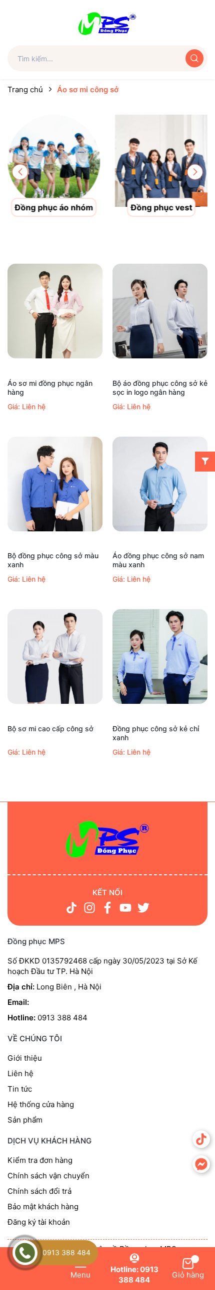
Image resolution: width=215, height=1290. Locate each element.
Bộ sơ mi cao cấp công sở (51, 728)
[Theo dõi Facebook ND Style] (108, 908)
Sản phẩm (25, 1120)
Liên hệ (21, 1073)
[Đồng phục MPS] (108, 22)
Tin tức (20, 1089)
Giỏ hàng (188, 1275)
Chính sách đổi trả (40, 1191)
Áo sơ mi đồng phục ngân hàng (50, 387)
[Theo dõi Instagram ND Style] (90, 908)
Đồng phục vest (161, 207)
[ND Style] (108, 838)
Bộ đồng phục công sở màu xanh (53, 560)
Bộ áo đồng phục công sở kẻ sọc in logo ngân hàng (160, 387)
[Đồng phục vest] (161, 160)
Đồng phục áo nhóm (53, 207)
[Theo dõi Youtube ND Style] (126, 908)
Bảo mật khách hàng (43, 1206)
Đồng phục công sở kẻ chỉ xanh (155, 733)
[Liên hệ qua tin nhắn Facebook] (201, 1164)
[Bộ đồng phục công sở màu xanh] (55, 483)
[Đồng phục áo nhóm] (54, 160)
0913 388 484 (66, 1252)
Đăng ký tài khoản (39, 1222)
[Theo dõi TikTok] (72, 908)
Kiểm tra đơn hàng (40, 1160)
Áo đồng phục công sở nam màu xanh (158, 560)
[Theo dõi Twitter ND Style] (144, 908)
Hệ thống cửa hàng (41, 1104)
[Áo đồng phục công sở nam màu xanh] (160, 483)
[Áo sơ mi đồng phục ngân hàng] (55, 311)
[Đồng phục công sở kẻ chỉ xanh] (160, 656)
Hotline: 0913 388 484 (134, 1275)
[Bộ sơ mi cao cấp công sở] (55, 656)
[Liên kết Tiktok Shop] (201, 1139)
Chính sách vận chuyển (49, 1175)
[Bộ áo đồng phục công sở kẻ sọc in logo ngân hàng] (160, 311)
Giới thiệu (25, 1058)
